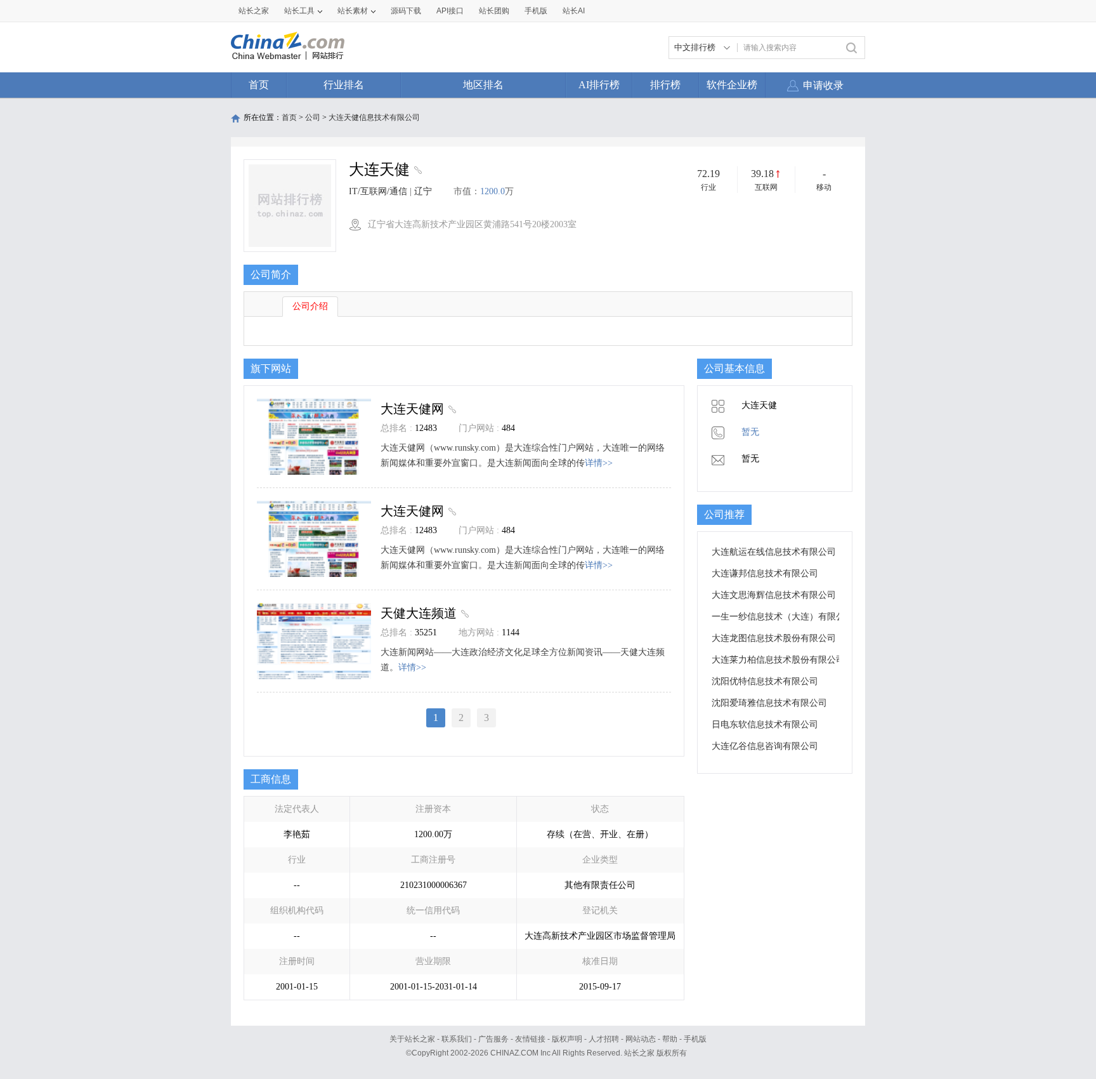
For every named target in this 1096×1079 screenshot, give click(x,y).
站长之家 (253, 10)
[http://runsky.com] (416, 171)
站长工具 (299, 10)
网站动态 (640, 1039)
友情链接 (530, 1039)
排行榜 (665, 84)
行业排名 (343, 84)
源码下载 (406, 10)
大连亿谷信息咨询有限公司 (765, 746)
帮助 (669, 1039)
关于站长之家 (412, 1039)
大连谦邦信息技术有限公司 (765, 573)
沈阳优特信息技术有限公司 (765, 681)
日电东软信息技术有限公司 (765, 724)
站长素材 (352, 10)
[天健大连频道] (463, 613)
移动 (824, 187)
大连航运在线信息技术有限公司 (774, 552)
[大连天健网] (450, 409)
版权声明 (567, 1039)
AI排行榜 (599, 84)
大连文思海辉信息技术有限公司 (774, 595)
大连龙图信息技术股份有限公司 (774, 638)
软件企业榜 (732, 84)
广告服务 (493, 1039)
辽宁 (423, 191)
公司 (312, 117)
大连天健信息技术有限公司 (374, 117)
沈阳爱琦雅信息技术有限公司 (769, 703)
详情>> (599, 463)
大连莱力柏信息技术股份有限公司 (778, 660)
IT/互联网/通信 (378, 191)
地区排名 (483, 84)
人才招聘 (604, 1039)
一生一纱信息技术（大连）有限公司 (783, 616)
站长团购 (494, 10)
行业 (708, 187)
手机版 (695, 1039)
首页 (259, 84)
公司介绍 (310, 306)
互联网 (766, 187)
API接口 (450, 10)
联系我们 (456, 1039)
